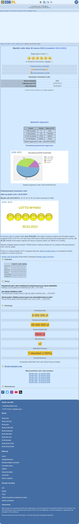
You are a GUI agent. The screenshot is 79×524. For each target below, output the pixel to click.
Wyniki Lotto (19, 44)
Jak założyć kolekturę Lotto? (11, 291)
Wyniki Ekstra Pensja (8, 443)
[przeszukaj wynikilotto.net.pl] (50, 3)
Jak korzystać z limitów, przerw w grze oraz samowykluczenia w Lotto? (27, 297)
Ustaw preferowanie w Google (41, 73)
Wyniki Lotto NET (5, 44)
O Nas (3, 494)
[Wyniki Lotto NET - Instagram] (12, 392)
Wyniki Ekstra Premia (8, 446)
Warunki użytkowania (8, 500)
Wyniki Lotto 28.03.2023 (10, 257)
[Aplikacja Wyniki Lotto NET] (40, 3)
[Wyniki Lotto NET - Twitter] (7, 392)
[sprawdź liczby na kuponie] (43, 3)
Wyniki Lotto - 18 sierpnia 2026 (39, 380)
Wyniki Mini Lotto (6, 437)
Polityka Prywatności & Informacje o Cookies (14, 497)
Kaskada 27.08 (24, 11)
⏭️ (47, 69)
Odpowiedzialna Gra (7, 459)
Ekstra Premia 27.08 (12, 11)
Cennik (4, 456)
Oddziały (4, 468)
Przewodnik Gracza (7, 465)
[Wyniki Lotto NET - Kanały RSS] (20, 392)
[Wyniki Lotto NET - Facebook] (3, 392)
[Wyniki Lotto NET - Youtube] (16, 392)
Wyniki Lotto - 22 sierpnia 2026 (39, 377)
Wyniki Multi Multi (7, 434)
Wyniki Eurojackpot (7, 430)
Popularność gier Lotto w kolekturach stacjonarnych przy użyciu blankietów (29, 286)
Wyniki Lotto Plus (7, 421)
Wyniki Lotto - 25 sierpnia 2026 (39, 375)
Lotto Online (5, 475)
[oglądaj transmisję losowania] (47, 3)
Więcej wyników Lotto (47, 251)
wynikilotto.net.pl (17, 409)
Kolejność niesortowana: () (40, 61)
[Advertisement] (39, 27)
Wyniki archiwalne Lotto (13, 366)
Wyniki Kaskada (6, 440)
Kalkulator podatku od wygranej (10, 462)
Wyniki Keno (5, 424)
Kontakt (4, 491)
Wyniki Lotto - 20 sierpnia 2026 (39, 379)
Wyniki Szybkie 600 (7, 427)
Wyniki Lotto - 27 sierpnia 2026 (39, 373)
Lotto (13, 44)
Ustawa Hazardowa (7, 472)
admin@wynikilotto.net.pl (10, 406)
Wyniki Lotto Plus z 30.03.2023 (40, 66)
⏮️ (32, 69)
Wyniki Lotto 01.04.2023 (45, 257)
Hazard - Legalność (7, 478)
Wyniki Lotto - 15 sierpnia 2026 (39, 382)
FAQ (3, 488)
